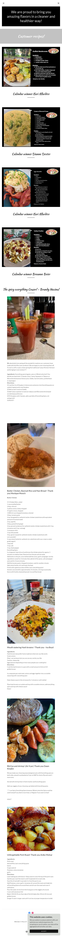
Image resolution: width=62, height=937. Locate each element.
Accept (43, 931)
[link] (58, 3)
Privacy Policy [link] (20, 921)
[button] (3, 3)
